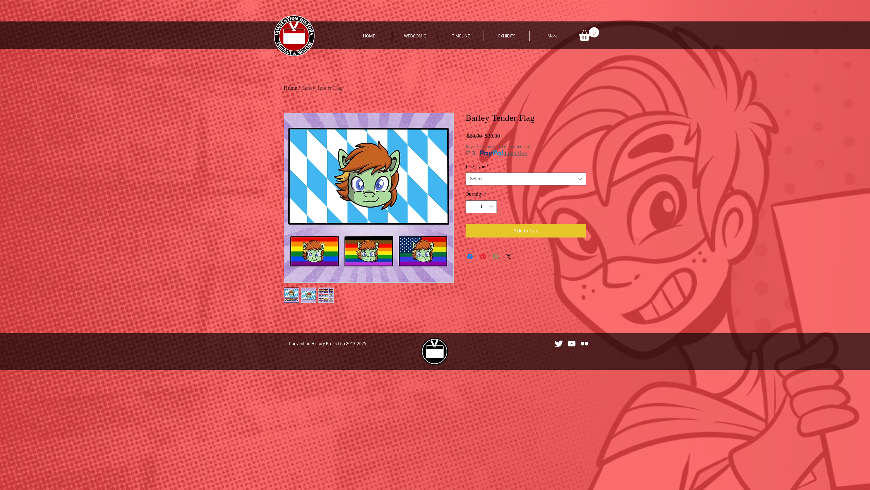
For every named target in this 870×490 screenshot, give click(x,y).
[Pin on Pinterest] (483, 256)
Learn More (516, 153)
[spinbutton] (481, 207)
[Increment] (491, 207)
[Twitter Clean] (558, 343)
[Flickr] (584, 343)
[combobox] (526, 179)
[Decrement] (471, 207)
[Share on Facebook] (470, 256)
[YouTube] (571, 343)
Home (290, 88)
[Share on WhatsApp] (496, 256)
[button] (589, 34)
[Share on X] (509, 256)
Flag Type (477, 166)
